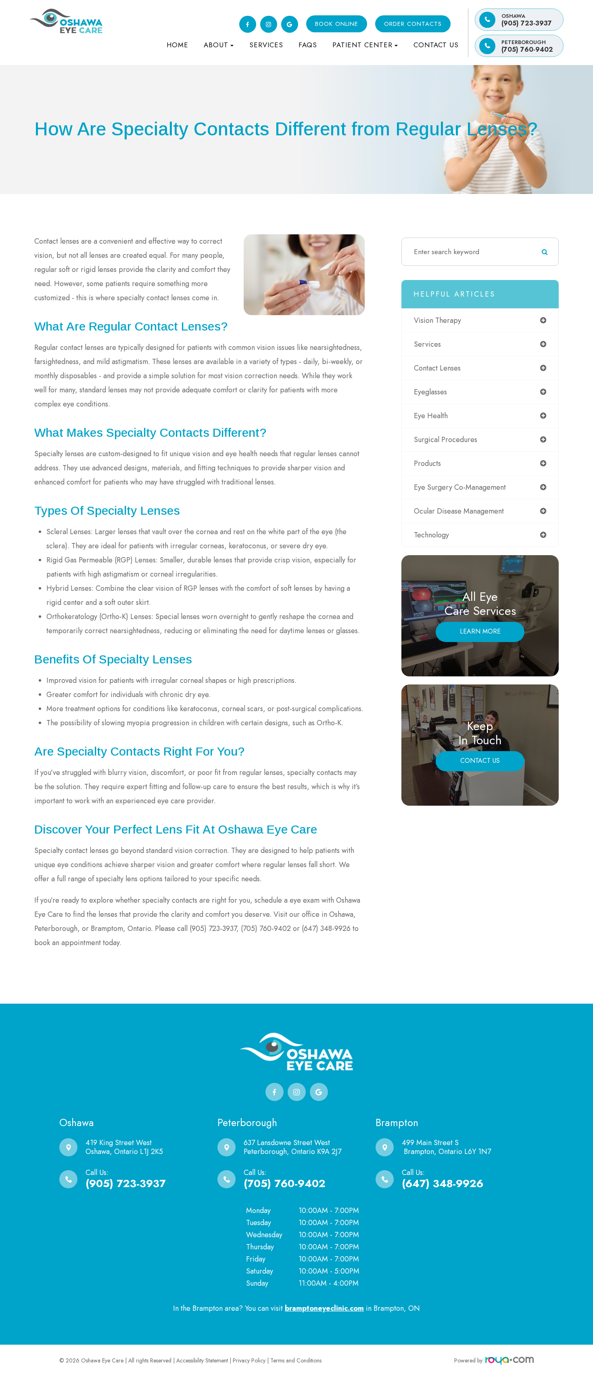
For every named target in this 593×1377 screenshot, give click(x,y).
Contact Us (436, 45)
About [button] (216, 45)
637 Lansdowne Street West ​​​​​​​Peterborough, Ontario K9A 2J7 (292, 1147)
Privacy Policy (249, 1360)
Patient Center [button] (362, 45)
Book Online (336, 23)
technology (431, 535)
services (427, 344)
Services (266, 45)
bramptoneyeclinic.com (324, 1308)
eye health (431, 416)
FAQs (308, 45)
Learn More (480, 631)
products (427, 463)
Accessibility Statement (202, 1360)
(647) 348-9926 (442, 1183)
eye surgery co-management (460, 487)
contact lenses (437, 368)
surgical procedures (445, 439)
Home (177, 45)
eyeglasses (430, 392)
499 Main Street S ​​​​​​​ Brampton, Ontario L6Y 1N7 (446, 1147)
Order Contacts (413, 23)
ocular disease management (459, 511)
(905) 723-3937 (526, 20)
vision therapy (437, 320)
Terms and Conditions (296, 1360)
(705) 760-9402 (527, 46)
